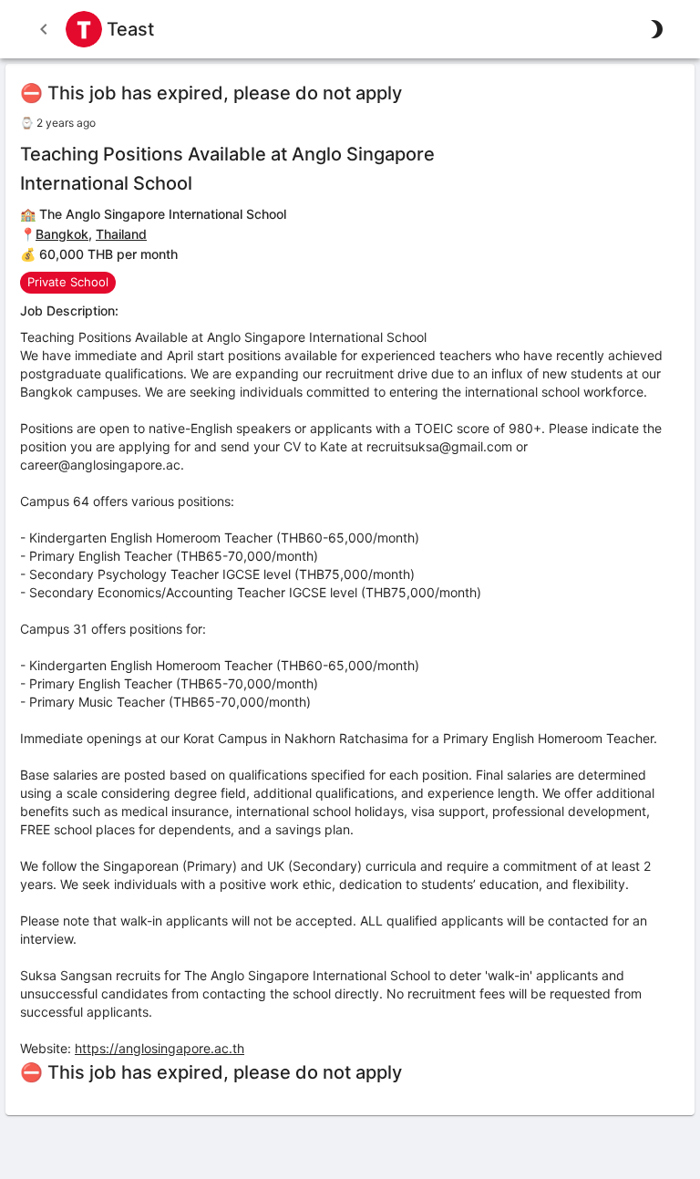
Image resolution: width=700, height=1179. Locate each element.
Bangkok (62, 234)
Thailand (121, 234)
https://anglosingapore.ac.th (159, 1048)
